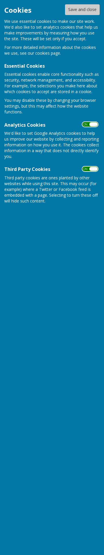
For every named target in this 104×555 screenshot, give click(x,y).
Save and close (82, 9)
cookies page (47, 53)
